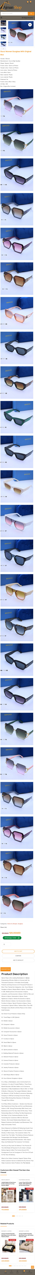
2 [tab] (12, 1265)
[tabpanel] (9, 1196)
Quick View (8, 1199)
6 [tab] (19, 1265)
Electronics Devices (24, 1179)
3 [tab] (14, 1265)
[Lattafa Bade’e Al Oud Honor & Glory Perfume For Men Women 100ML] (8, 1195)
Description (5, 969)
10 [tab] (25, 1265)
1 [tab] (10, 1265)
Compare (18, 955)
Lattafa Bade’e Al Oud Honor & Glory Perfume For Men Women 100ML (8, 1184)
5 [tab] (17, 1265)
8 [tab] (22, 1265)
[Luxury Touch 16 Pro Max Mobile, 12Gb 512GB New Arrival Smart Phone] (26, 1195)
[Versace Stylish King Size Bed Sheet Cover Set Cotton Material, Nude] (26, 1246)
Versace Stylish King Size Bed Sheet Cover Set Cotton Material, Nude (26, 1235)
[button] (30, 2)
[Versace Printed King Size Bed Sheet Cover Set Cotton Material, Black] (8, 1246)
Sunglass (20, 923)
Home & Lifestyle (12, 923)
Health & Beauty (5, 1179)
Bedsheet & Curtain (6, 1231)
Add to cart (18, 951)
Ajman (27, 978)
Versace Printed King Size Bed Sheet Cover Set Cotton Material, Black (8, 1235)
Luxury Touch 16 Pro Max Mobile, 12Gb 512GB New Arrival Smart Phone (25, 1184)
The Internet (26, 1163)
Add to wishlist (18, 960)
